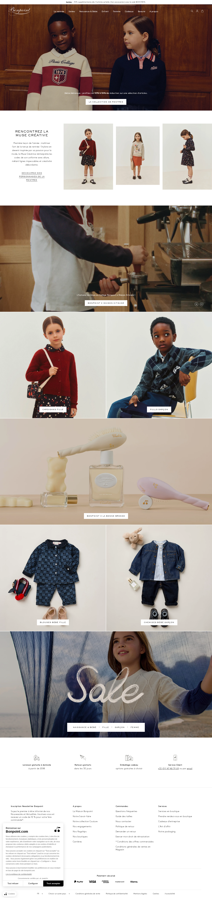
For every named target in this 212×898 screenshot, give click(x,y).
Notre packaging (166, 832)
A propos (154, 11)
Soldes (72, 11)
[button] (192, 11)
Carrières (77, 842)
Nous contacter (123, 821)
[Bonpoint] (20, 11)
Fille (105, 727)
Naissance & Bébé (88, 11)
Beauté (141, 11)
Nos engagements (82, 826)
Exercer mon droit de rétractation (133, 837)
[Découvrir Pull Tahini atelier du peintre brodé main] (138, 155)
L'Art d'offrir (164, 826)
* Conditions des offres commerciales (135, 842)
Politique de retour (125, 826)
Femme (117, 11)
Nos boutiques (80, 837)
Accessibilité (170, 894)
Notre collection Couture (85, 821)
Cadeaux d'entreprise (169, 821)
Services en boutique (168, 811)
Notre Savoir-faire (82, 816)
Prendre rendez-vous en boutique (175, 816)
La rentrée (59, 11)
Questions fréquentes (126, 811)
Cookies (156, 894)
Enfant (105, 11)
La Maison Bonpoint (83, 811)
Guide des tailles (124, 816)
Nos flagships (80, 832)
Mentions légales (140, 894)
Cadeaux (129, 11)
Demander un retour (126, 832)
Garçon (120, 727)
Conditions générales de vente (88, 894)
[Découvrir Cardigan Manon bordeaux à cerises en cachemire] (88, 157)
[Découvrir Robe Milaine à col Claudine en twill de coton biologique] (187, 157)
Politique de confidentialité (117, 894)
